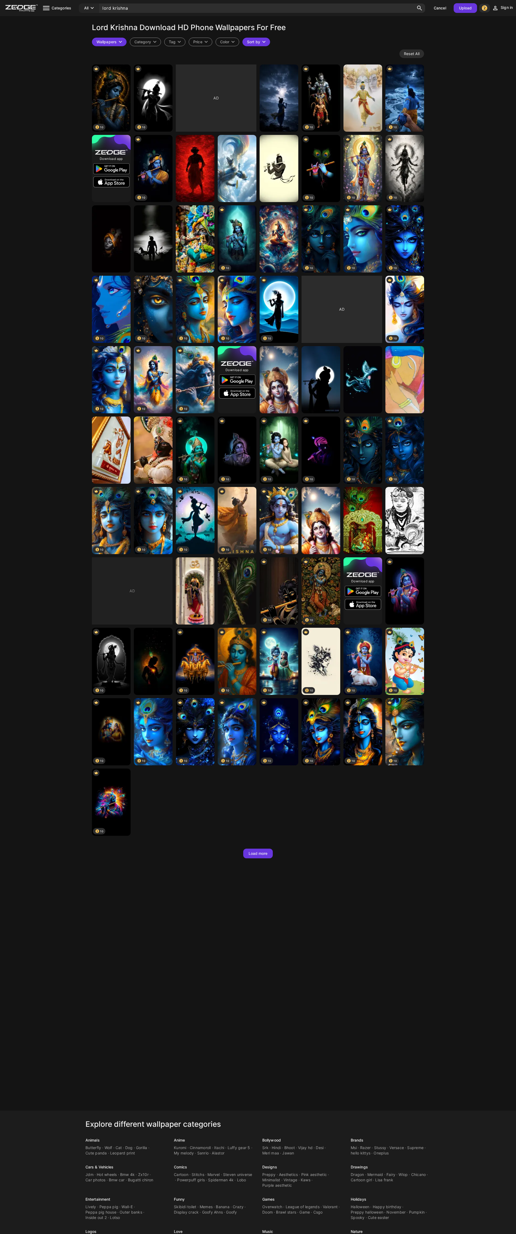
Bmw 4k (127, 1174)
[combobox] (174, 42)
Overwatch (272, 1206)
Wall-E (127, 1206)
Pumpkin (417, 1212)
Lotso (115, 1217)
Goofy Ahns (212, 1212)
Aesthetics (288, 1174)
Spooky (358, 1217)
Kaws (305, 1180)
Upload (465, 8)
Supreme (415, 1147)
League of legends (303, 1206)
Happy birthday (387, 1206)
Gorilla (141, 1147)
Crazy (238, 1206)
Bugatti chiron (140, 1180)
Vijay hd (305, 1147)
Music (267, 1231)
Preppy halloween (367, 1212)
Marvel (213, 1174)
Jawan (288, 1153)
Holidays (358, 1199)
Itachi (219, 1147)
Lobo (241, 1180)
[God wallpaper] (195, 168)
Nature (357, 1231)
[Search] (419, 8)
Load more (258, 853)
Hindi (276, 1147)
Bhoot (289, 1147)
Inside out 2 (96, 1217)
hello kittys (360, 1153)
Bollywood (271, 1140)
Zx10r (143, 1174)
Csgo (318, 1212)
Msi (354, 1147)
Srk (265, 1147)
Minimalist (271, 1180)
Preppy (269, 1174)
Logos (91, 1231)
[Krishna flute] (237, 591)
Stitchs (198, 1174)
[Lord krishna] (237, 168)
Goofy (231, 1212)
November (396, 1212)
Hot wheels (107, 1174)
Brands (357, 1140)
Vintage (291, 1180)
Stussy (380, 1147)
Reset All (412, 53)
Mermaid (375, 1174)
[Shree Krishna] (111, 238)
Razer (365, 1147)
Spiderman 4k (221, 1180)
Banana (223, 1206)
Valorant (330, 1206)
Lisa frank (384, 1180)
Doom (267, 1212)
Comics (180, 1167)
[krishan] (195, 591)
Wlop (403, 1174)
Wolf (108, 1147)
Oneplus (381, 1153)
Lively (90, 1206)
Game (304, 1212)
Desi (320, 1147)
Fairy (390, 1174)
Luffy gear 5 (239, 1147)
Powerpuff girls (191, 1180)
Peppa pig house (100, 1212)
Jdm (89, 1174)
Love (178, 1231)
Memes (206, 1206)
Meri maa (270, 1153)
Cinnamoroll (200, 1147)
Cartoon (181, 1174)
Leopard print (122, 1153)
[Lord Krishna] (362, 98)
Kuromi (180, 1147)
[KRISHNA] (279, 379)
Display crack (186, 1212)
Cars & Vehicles (99, 1167)
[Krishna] (279, 98)
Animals (92, 1140)
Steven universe (237, 1174)
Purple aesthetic (277, 1185)
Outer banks (131, 1212)
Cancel (440, 8)
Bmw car (117, 1180)
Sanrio (203, 1153)
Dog (129, 1147)
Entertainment (97, 1199)
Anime (179, 1140)
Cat (119, 1147)
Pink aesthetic (314, 1174)
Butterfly (93, 1147)
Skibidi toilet (185, 1206)
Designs (269, 1167)
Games (268, 1199)
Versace (396, 1147)
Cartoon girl (361, 1180)
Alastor (218, 1153)
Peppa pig (108, 1206)
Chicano (418, 1174)
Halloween (360, 1206)
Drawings (359, 1167)
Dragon (357, 1174)
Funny (179, 1199)
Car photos (95, 1180)
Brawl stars (286, 1212)
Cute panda (96, 1153)
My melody (184, 1153)
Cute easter (378, 1217)
